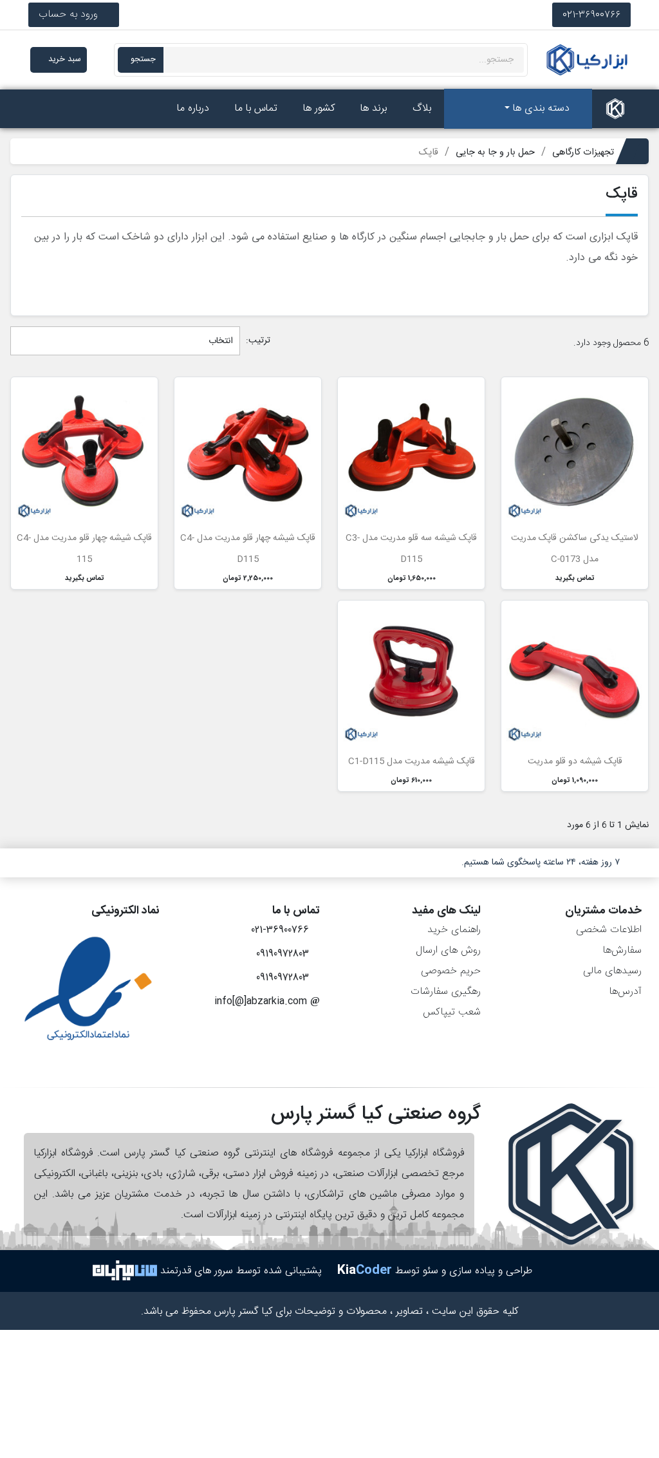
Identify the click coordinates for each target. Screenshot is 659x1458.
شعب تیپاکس (452, 1012)
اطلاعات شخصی (609, 930)
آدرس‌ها (625, 991)
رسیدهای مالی (612, 971)
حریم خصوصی (451, 971)
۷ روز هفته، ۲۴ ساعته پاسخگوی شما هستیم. (540, 862)
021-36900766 (591, 14)
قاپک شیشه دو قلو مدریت (575, 761)
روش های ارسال (448, 950)
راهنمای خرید (454, 930)
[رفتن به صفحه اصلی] (615, 108)
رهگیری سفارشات (446, 991)
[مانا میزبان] (125, 1271)
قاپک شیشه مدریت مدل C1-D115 (411, 761)
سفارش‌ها (622, 950)
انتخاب (219, 341)
